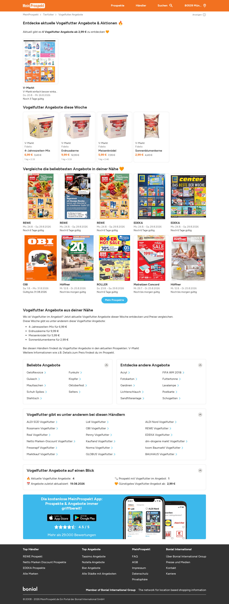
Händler (141, 5)
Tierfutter (48, 14)
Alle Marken (30, 573)
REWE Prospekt (32, 556)
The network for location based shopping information (172, 590)
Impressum (139, 568)
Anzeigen (197, 14)
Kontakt (171, 568)
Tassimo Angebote (94, 556)
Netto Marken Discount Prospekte (44, 562)
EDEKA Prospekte (34, 568)
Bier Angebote (91, 568)
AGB (135, 562)
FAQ (135, 556)
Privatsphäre (140, 579)
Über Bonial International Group (186, 556)
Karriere (171, 573)
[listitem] (40, 69)
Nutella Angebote (93, 562)
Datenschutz (140, 573)
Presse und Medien (178, 562)
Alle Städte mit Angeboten (99, 573)
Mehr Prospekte (114, 300)
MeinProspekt (30, 14)
